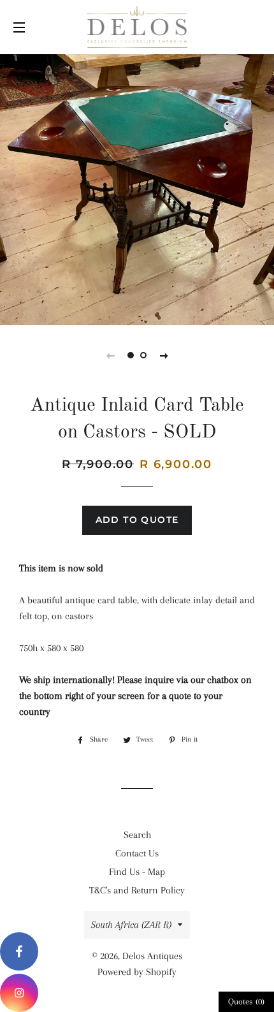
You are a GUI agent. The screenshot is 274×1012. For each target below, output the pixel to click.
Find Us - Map (137, 871)
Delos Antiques (152, 956)
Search (137, 834)
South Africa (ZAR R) (131, 924)
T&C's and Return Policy (137, 890)
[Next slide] (164, 355)
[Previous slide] (110, 355)
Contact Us (137, 853)
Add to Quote (137, 519)
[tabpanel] (137, 188)
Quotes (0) (246, 1001)
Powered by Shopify (137, 972)
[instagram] (19, 993)
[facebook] (19, 951)
